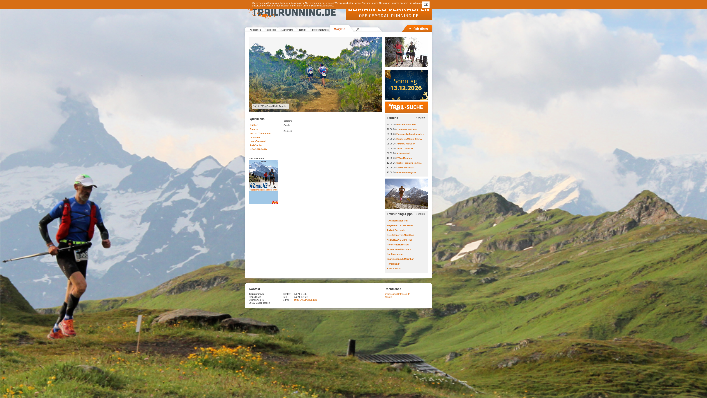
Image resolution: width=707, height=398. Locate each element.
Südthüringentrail (405, 168)
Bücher (254, 125)
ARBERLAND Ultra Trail (399, 240)
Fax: (285, 297)
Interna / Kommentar (260, 133)
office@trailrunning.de (305, 300)
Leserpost (255, 137)
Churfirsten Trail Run (406, 129)
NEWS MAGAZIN (258, 149)
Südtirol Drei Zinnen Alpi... (409, 163)
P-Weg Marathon (404, 158)
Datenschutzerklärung (322, 5)
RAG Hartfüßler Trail (406, 124)
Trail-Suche (256, 145)
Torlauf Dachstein (405, 148)
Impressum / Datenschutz (397, 294)
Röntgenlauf (393, 264)
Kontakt (388, 297)
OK (426, 4)
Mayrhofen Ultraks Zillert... (409, 139)
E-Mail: (286, 300)
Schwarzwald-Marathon (399, 249)
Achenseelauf (403, 153)
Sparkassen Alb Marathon (400, 259)
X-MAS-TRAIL (394, 268)
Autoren (254, 129)
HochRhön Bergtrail (406, 172)
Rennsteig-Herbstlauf (398, 244)
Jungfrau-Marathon (405, 144)
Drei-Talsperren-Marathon (400, 235)
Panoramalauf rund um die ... (410, 134)
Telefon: (287, 294)
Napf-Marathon (394, 254)
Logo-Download (258, 141)
